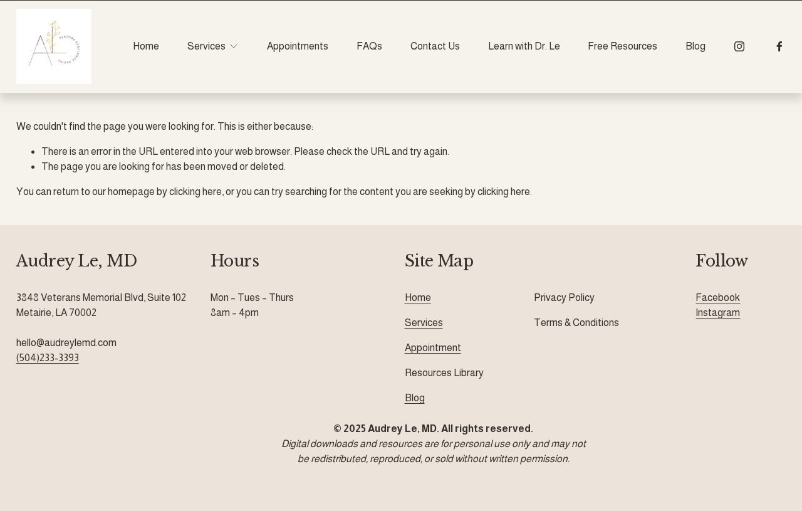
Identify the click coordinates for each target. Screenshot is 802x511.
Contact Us (435, 46)
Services (424, 322)
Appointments (297, 46)
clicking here (195, 191)
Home (146, 46)
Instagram (717, 312)
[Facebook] (779, 46)
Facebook (717, 297)
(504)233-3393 (47, 357)
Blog (695, 46)
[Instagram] (739, 46)
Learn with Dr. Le (524, 46)
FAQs (369, 46)
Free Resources (622, 46)
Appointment (433, 347)
